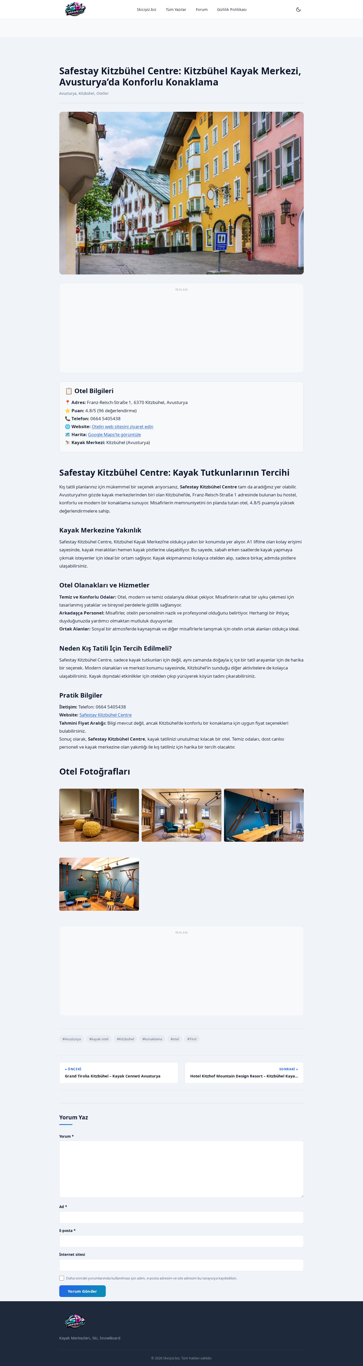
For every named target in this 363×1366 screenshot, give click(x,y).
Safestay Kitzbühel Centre (105, 715)
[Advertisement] (181, 22)
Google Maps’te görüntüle (114, 434)
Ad (63, 1206)
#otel (175, 1039)
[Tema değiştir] (298, 9)
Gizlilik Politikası (232, 9)
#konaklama (152, 1039)
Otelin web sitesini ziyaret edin (122, 426)
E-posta (67, 1230)
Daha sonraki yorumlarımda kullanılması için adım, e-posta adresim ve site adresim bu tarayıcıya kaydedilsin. (151, 1278)
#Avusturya (71, 1039)
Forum (202, 9)
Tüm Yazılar (176, 9)
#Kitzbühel (125, 1039)
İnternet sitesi (72, 1254)
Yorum (66, 1136)
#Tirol (191, 1039)
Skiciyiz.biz (146, 9)
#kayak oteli (98, 1039)
